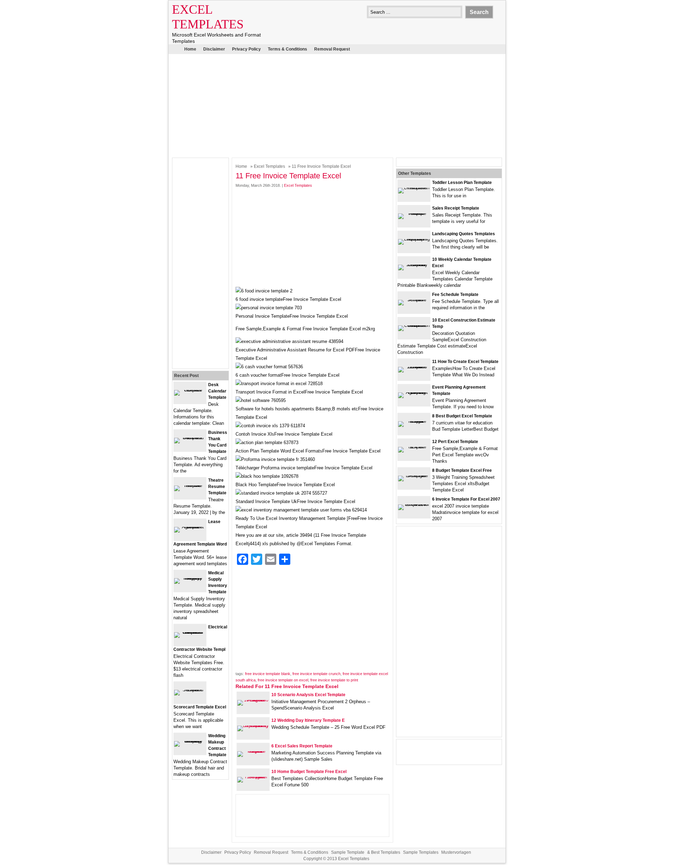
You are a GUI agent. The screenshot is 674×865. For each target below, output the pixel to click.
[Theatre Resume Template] (190, 485)
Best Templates (385, 852)
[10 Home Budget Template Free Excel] (253, 776)
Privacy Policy (246, 49)
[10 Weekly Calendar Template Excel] (414, 264)
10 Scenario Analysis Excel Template (308, 694)
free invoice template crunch (316, 674)
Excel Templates (269, 166)
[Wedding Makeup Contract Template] (190, 741)
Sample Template (347, 852)
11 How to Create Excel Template (465, 361)
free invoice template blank (267, 674)
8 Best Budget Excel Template (462, 416)
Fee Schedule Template (455, 294)
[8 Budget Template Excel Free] (414, 475)
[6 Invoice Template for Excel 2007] (414, 504)
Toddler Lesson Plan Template (462, 182)
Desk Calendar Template (217, 391)
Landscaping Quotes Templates (463, 233)
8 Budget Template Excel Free (462, 470)
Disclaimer (214, 49)
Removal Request (332, 49)
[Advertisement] (337, 105)
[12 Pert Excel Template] (414, 446)
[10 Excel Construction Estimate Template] (414, 325)
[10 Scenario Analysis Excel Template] (253, 699)
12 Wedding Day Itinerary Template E (308, 720)
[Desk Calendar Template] (190, 389)
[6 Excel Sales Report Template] (253, 751)
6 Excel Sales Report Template (301, 746)
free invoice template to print (334, 680)
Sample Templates (420, 852)
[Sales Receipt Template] (414, 213)
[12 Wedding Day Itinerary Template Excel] (253, 725)
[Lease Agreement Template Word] (190, 526)
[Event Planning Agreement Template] (414, 392)
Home (190, 49)
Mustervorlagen (456, 852)
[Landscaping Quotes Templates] (414, 239)
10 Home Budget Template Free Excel (308, 771)
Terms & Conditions (287, 49)
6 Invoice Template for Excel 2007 (466, 499)
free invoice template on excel (283, 680)
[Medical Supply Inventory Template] (190, 578)
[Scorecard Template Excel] (190, 689)
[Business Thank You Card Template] (190, 437)
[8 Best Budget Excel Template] (414, 421)
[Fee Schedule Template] (414, 299)
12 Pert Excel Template (455, 441)
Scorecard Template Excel (199, 707)
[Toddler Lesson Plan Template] (414, 187)
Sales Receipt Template (455, 208)
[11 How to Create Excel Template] (414, 366)
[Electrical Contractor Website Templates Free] (190, 632)
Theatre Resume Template (217, 486)
